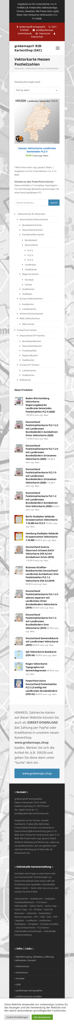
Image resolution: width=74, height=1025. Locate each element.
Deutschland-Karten (32, 229)
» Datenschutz (21, 966)
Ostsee (28, 284)
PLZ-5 (30, 259)
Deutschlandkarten (32, 345)
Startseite (19, 68)
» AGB (17, 984)
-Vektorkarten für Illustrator (31, 213)
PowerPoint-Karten (27, 330)
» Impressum (21, 972)
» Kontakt (19, 978)
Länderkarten (29, 308)
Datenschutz (37, 36)
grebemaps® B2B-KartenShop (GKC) (28, 48)
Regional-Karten (30, 274)
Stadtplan (27, 293)
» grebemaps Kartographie (28, 990)
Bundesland (31, 240)
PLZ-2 (30, 250)
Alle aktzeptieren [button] (42, 1017)
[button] (58, 48)
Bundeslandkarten (31, 341)
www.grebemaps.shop (37, 773)
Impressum (44, 33)
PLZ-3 (30, 255)
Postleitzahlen (29, 350)
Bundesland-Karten (32, 225)
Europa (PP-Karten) (29, 364)
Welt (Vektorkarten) (30, 318)
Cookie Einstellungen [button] (17, 1017)
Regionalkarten (30, 355)
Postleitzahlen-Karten (33, 234)
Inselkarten (28, 304)
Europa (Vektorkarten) (31, 298)
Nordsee (29, 279)
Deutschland (31, 244)
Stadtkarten (31, 269)
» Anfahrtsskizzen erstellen (28, 996)
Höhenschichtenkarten (31, 313)
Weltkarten (25, 379)
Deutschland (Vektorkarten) (34, 219)
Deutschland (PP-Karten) (32, 335)
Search (53, 202)
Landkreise (30, 264)
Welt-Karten (28, 324)
